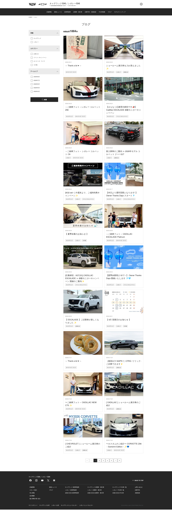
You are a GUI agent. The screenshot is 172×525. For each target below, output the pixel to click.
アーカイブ (34, 71)
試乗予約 (137, 490)
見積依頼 (137, 493)
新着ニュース (58, 12)
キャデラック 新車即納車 (72, 487)
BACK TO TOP (139, 480)
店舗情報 (49, 12)
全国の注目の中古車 (118, 493)
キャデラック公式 (44, 505)
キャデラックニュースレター (69, 505)
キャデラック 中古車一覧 (119, 487)
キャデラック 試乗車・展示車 (95, 487)
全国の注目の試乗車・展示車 (95, 493)
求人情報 (32, 493)
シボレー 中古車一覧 (118, 490)
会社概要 (32, 496)
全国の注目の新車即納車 (72, 493)
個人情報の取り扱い (35, 498)
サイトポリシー (33, 505)
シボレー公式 (55, 505)
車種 (31, 33)
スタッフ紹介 (33, 490)
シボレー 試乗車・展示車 (94, 490)
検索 (45, 100)
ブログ (110, 12)
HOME (30, 17)
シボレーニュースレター (86, 505)
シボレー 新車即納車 (71, 490)
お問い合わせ (138, 487)
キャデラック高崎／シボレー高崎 (65, 3)
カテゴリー (34, 48)
